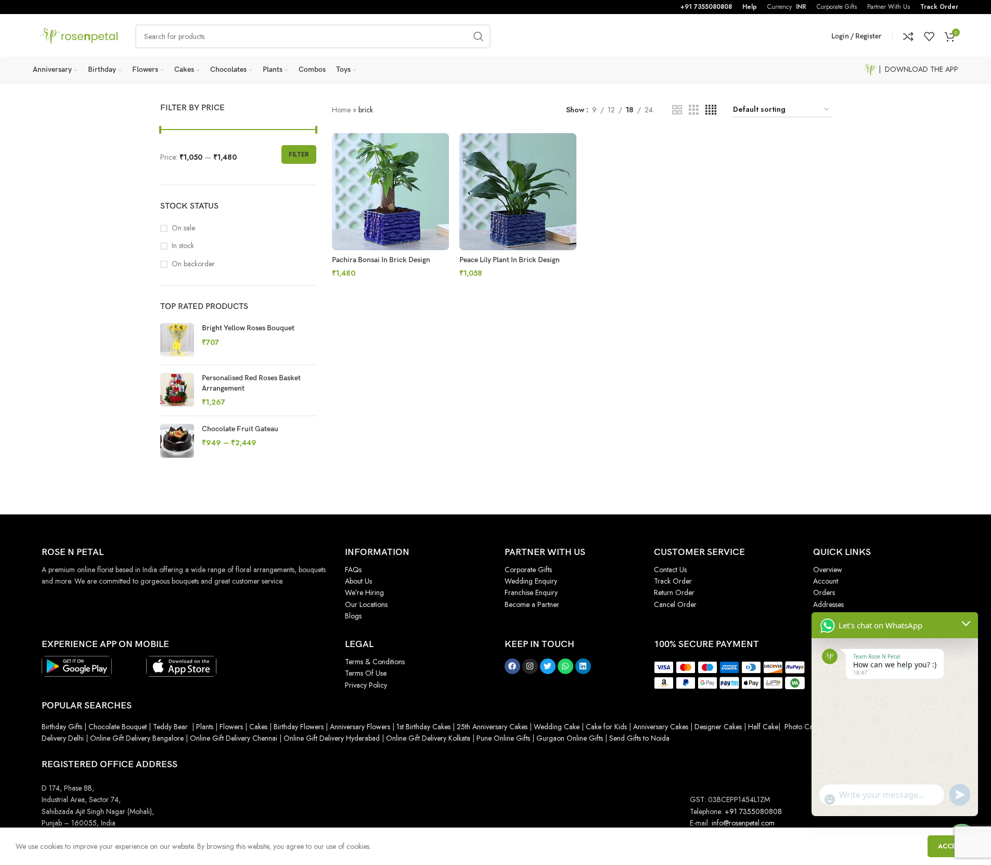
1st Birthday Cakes (423, 726)
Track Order (939, 6)
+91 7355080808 (706, 6)
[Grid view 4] (710, 110)
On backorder (193, 264)
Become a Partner (532, 604)
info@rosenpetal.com (743, 823)
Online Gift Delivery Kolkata (428, 738)
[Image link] (77, 665)
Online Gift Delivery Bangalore (137, 738)
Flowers (231, 726)
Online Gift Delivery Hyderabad (332, 738)
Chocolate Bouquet (117, 726)
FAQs (353, 569)
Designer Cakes (719, 726)
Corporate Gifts (528, 569)
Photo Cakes (803, 726)
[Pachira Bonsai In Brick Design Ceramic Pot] (390, 191)
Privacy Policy (366, 685)
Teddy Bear (170, 726)
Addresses (828, 604)
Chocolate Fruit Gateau (240, 428)
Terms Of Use (366, 673)
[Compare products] (908, 36)
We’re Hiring (364, 592)
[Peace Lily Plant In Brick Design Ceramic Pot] (517, 191)
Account (825, 581)
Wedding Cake (557, 726)
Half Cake (763, 726)
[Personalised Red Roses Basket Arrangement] (177, 390)
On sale (183, 228)
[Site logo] (79, 35)
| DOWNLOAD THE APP (917, 69)
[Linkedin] (583, 666)
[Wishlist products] (929, 36)
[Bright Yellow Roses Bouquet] (177, 340)
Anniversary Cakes (660, 726)
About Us (358, 581)
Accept (951, 846)
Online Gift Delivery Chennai (233, 738)
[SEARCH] (479, 36)
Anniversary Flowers (360, 726)
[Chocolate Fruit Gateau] (177, 441)
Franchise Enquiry (531, 592)
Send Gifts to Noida (638, 738)
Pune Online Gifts (502, 738)
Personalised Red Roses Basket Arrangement (251, 383)
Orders (824, 592)
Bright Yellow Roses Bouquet (248, 328)
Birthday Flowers (299, 726)
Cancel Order (675, 604)
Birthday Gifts (62, 726)
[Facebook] (512, 666)
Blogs (353, 616)
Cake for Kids (606, 726)
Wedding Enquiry (531, 581)
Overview (827, 569)
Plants (204, 726)
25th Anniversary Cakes (491, 726)
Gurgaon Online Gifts (569, 738)
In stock (183, 246)
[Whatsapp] (565, 666)
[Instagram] (530, 666)
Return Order (674, 592)
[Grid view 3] (694, 110)
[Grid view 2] (677, 110)
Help (749, 6)
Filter (299, 154)
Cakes (258, 726)
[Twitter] (548, 666)
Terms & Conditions (375, 661)
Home (341, 110)
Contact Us (670, 569)
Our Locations (366, 604)
